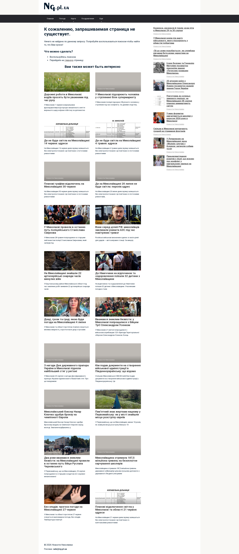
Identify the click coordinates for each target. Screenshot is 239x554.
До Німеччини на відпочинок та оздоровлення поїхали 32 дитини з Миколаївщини (117, 276)
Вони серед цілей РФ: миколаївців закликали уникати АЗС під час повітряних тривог (117, 229)
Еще (101, 19)
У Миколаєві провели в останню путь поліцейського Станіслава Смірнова (64, 229)
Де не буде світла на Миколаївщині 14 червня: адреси (66, 142)
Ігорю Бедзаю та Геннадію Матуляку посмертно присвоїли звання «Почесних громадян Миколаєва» (180, 68)
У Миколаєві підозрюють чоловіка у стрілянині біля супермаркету (117, 96)
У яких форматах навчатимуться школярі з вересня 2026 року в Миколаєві (180, 117)
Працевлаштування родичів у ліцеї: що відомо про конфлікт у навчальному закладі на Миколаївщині (180, 161)
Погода (62, 19)
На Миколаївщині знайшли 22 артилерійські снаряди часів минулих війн (62, 276)
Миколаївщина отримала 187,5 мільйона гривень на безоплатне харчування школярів (116, 460)
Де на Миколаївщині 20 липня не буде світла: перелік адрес (116, 185)
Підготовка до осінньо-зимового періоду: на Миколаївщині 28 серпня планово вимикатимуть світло (179, 101)
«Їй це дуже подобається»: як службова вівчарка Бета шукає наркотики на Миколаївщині (174, 53)
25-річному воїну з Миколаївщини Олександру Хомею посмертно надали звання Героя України (181, 85)
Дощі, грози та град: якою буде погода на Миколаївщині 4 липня (65, 321)
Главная (50, 19)
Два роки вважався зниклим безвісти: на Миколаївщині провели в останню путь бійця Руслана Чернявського (67, 462)
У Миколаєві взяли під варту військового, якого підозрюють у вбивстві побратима (170, 40)
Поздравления (87, 19)
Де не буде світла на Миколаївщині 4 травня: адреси (118, 142)
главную (68, 60)
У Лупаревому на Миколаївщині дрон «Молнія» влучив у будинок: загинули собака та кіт (180, 143)
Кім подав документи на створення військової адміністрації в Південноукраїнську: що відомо (118, 368)
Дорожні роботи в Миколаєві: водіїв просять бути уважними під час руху (66, 97)
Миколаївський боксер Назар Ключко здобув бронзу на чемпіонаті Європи (62, 414)
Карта (73, 19)
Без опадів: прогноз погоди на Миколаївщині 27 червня (63, 508)
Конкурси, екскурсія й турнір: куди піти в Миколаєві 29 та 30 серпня (173, 29)
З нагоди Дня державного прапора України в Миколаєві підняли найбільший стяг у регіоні (66, 368)
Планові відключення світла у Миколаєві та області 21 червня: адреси (116, 509)
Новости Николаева (162, 34)
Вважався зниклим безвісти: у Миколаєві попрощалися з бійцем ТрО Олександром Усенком (116, 322)
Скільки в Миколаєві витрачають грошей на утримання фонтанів (170, 129)
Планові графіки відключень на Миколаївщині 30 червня (64, 185)
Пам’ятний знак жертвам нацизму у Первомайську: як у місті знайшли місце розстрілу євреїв (118, 414)
